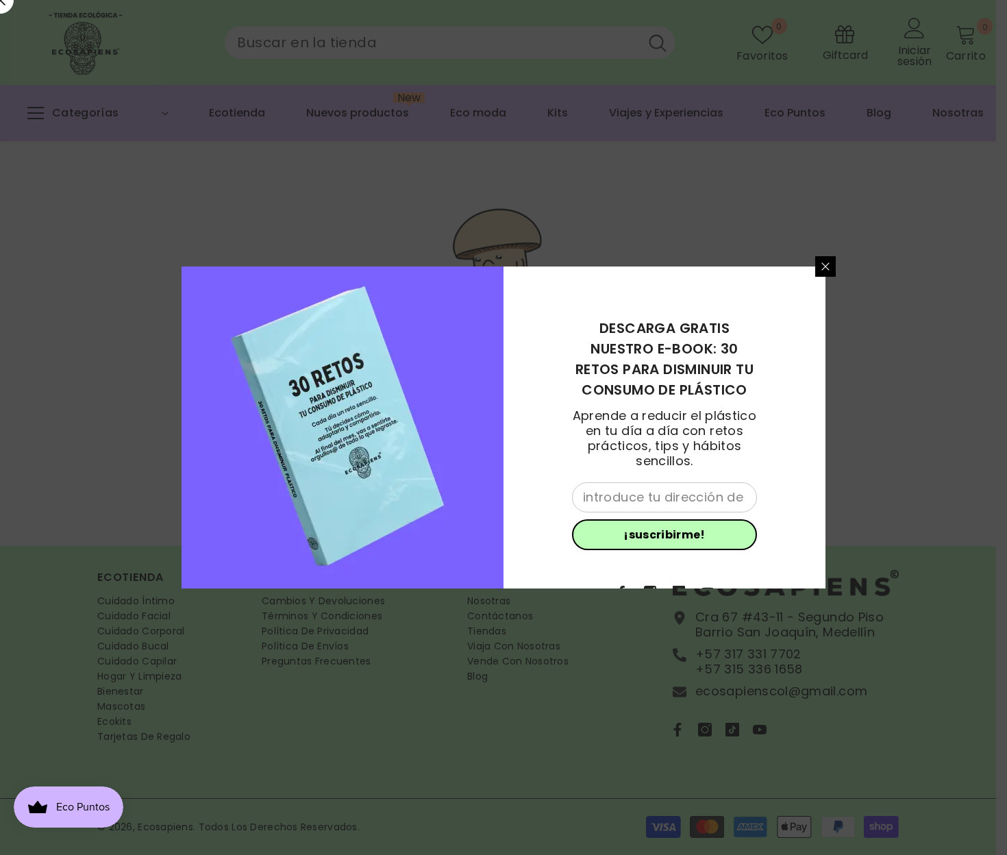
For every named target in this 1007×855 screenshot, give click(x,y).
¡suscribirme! (664, 535)
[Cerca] (825, 266)
